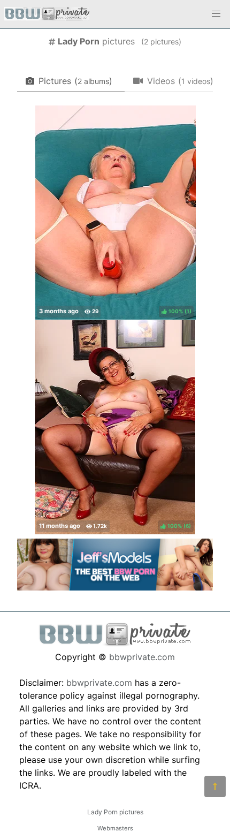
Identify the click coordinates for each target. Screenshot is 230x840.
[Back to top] (215, 786)
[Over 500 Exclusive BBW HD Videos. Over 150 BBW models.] (115, 587)
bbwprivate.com (142, 657)
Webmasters (115, 828)
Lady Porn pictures (115, 812)
